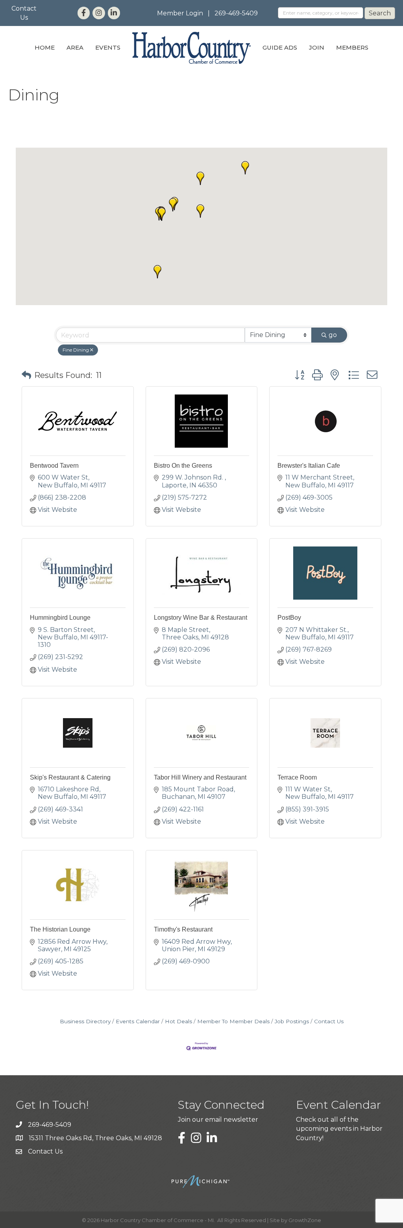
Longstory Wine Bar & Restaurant (200, 617)
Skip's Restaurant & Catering (70, 777)
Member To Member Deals (233, 1021)
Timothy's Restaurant (183, 929)
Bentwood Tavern (54, 465)
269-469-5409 (236, 13)
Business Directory (85, 1021)
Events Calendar (138, 1021)
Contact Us (329, 1021)
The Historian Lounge (60, 929)
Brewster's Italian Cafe (308, 465)
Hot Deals (178, 1021)
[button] (173, 205)
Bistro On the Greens (183, 465)
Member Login (180, 13)
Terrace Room (297, 777)
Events (107, 47)
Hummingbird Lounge (60, 617)
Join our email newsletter (218, 1119)
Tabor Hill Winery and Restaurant (200, 777)
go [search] (333, 335)
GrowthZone (304, 1220)
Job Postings (292, 1021)
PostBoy (289, 617)
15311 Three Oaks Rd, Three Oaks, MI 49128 (95, 1138)
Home (45, 47)
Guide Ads (280, 47)
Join (316, 47)
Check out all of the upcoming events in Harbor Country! (339, 1128)
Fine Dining (76, 350)
